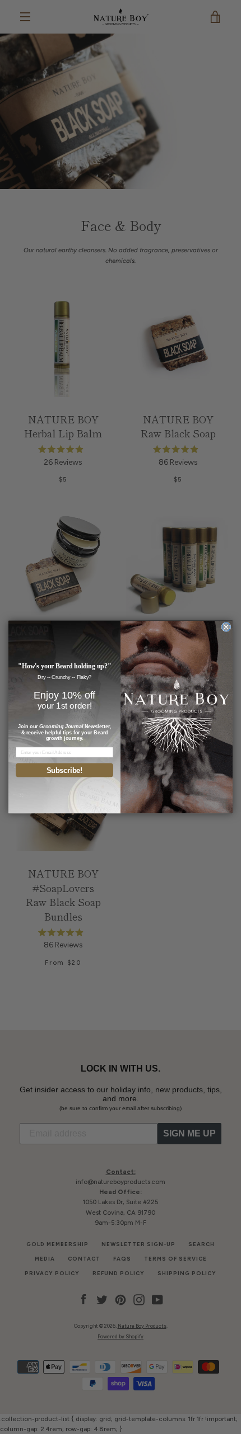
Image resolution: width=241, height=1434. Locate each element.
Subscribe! (65, 770)
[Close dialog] (226, 627)
